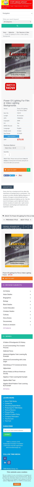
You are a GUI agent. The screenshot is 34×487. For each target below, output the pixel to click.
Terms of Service (10, 410)
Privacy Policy (9, 412)
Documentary (7, 321)
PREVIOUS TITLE (12, 220)
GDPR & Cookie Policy (12, 414)
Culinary (6, 314)
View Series (11, 136)
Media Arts (11, 32)
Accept (17, 484)
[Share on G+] (16, 175)
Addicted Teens (8, 351)
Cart (3, 6)
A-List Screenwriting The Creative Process (14, 346)
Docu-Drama (7, 318)
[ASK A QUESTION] (28, 170)
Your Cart (8, 421)
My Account (4, 8)
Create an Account (18, 6)
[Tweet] (12, 175)
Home (4, 32)
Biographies (7, 298)
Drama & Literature (9, 324)
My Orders (26, 6)
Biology (5, 301)
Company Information (12, 416)
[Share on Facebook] (6, 175)
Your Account (9, 419)
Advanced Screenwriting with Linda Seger (14, 360)
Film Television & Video (23, 32)
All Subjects (7, 328)
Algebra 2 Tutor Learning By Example (15, 377)
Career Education (9, 308)
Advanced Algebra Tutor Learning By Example (15, 355)
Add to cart (11, 170)
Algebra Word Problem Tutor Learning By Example (15, 384)
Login (12, 6)
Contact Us (8, 403)
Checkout (7, 6)
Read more (10, 480)
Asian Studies (7, 294)
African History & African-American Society (14, 372)
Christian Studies (8, 311)
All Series (6, 389)
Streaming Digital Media (12, 405)
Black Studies (7, 304)
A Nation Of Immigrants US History (14, 342)
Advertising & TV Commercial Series (15, 365)
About (11, 401)
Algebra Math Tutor (9, 380)
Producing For (13, 408)
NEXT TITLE (25, 220)
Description (7, 187)
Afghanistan (7, 368)
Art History (6, 291)
